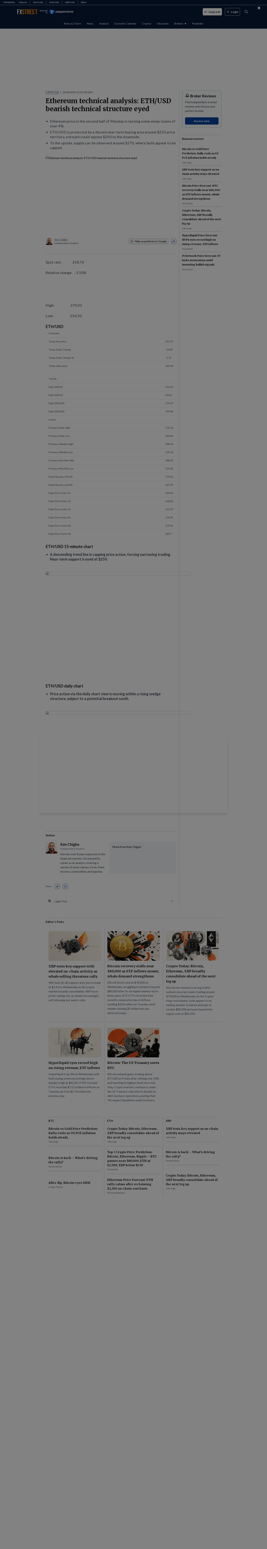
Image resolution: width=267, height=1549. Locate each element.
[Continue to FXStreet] (259, 8)
